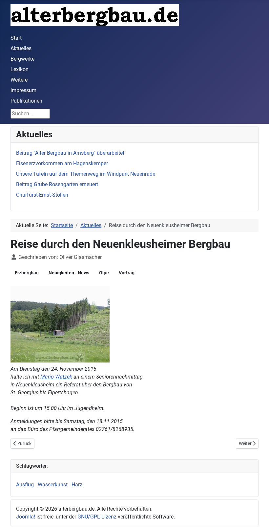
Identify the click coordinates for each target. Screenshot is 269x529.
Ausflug (25, 484)
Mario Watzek (56, 377)
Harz (77, 484)
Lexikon (19, 69)
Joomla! (25, 517)
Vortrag (126, 272)
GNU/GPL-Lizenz (96, 517)
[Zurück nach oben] (257, 517)
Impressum (23, 90)
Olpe (104, 272)
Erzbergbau (27, 272)
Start (16, 38)
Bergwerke (22, 59)
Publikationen (26, 101)
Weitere (19, 80)
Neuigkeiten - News (69, 272)
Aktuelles (20, 48)
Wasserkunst (53, 484)
